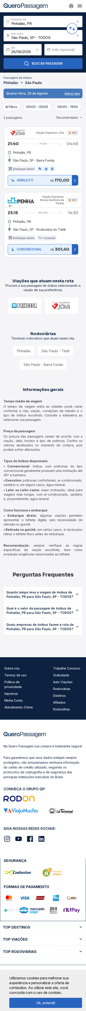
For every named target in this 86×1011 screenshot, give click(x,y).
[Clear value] (37, 50)
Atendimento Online (18, 707)
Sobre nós (12, 668)
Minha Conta (13, 700)
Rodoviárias (61, 689)
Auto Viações (63, 682)
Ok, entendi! (45, 1003)
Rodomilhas (61, 709)
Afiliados (59, 702)
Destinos (59, 695)
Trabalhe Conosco (66, 668)
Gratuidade (61, 675)
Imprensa (11, 693)
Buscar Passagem (47, 63)
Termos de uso (15, 675)
